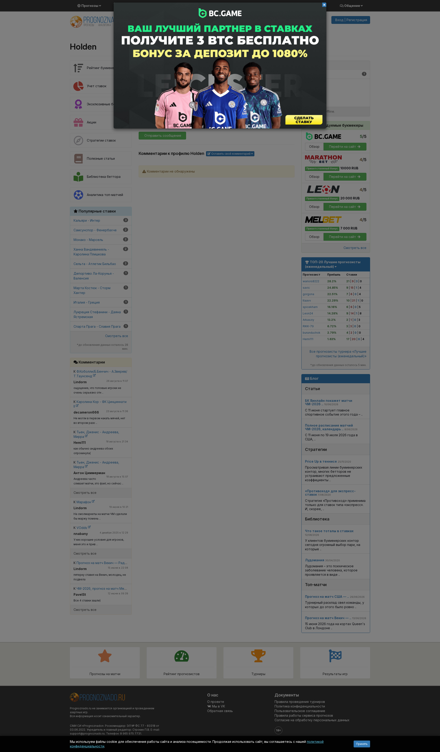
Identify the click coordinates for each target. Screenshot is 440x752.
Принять (362, 744)
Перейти (220, 66)
